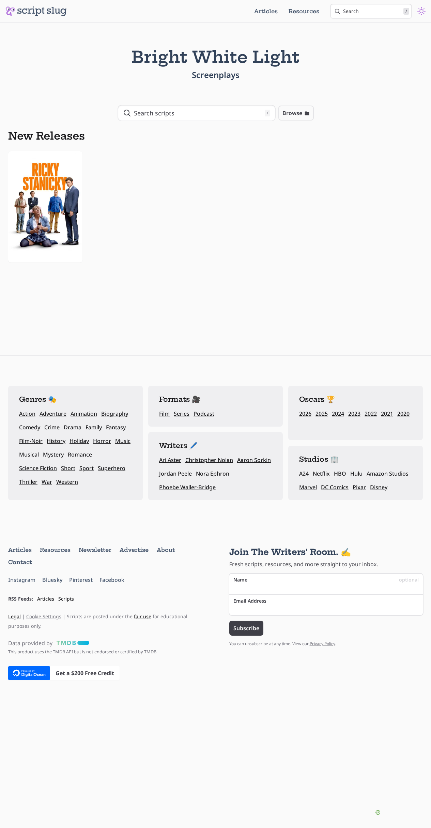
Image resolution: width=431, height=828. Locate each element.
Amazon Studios (388, 473)
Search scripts (201, 113)
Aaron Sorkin (254, 460)
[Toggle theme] (421, 11)
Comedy (29, 427)
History (56, 441)
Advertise (134, 549)
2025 (321, 413)
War (47, 481)
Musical (29, 454)
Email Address (249, 601)
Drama (72, 427)
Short (68, 468)
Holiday (79, 441)
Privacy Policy (322, 644)
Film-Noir (31, 441)
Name (326, 579)
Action (27, 413)
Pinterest (81, 580)
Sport (86, 468)
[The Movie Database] (71, 643)
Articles (266, 11)
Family (94, 427)
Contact (20, 562)
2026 (305, 413)
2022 (371, 413)
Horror (102, 441)
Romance (80, 454)
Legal (14, 616)
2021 (387, 413)
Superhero (111, 468)
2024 (338, 413)
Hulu (356, 473)
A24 (304, 473)
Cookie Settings (43, 616)
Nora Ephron (212, 473)
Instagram (21, 580)
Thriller (28, 481)
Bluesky (52, 580)
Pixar (359, 487)
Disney (378, 487)
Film (164, 413)
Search (375, 11)
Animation (84, 413)
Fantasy (116, 427)
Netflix (321, 473)
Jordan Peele (175, 473)
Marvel (308, 487)
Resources (304, 11)
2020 (403, 413)
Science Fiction (38, 468)
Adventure (53, 413)
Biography (114, 413)
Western (67, 481)
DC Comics (335, 487)
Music (122, 441)
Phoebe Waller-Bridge (187, 487)
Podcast (204, 413)
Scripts (66, 598)
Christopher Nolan (209, 460)
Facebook (111, 580)
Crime (52, 427)
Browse (292, 113)
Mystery (53, 454)
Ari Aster (170, 460)
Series (181, 413)
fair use (142, 616)
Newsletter (95, 549)
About (166, 549)
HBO (340, 473)
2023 (354, 413)
